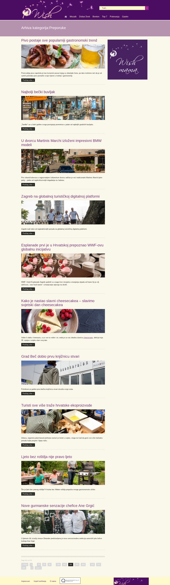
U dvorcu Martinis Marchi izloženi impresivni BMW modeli (61, 143)
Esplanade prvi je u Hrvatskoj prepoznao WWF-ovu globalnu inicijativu (62, 247)
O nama (53, 581)
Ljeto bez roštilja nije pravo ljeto (46, 457)
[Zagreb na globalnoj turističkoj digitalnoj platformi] (63, 212)
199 (58, 565)
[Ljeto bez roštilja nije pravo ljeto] (63, 473)
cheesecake (88, 338)
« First (24, 565)
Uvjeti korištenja (40, 581)
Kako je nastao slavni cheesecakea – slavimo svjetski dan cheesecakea (57, 303)
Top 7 (104, 16)
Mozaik (73, 16)
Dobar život (84, 16)
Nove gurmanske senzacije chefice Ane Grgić (57, 506)
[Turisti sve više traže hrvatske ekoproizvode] (63, 421)
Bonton (96, 16)
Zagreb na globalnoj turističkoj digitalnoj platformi (60, 196)
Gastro (125, 16)
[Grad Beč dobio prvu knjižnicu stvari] (63, 373)
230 (23, 568)
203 (83, 565)
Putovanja (114, 16)
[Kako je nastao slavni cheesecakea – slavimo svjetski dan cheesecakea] (63, 321)
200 (64, 565)
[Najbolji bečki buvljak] (63, 108)
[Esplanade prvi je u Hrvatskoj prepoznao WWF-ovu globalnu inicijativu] (63, 265)
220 (98, 565)
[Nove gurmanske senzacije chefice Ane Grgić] (63, 522)
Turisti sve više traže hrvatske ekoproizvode (56, 405)
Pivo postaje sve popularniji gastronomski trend (59, 40)
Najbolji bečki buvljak (38, 92)
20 (44, 565)
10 (39, 565)
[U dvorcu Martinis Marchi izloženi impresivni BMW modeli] (63, 161)
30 (49, 565)
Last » (38, 568)
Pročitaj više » (28, 80)
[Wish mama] (127, 79)
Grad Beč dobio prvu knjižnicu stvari (50, 356)
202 (77, 565)
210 (92, 565)
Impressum (25, 581)
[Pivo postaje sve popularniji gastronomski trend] (63, 56)
